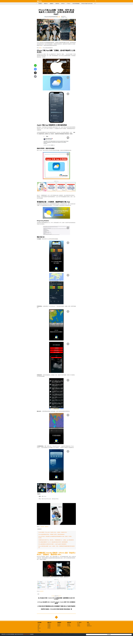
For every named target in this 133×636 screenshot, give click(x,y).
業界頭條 (78, 623)
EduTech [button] (62, 3)
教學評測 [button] (57, 3)
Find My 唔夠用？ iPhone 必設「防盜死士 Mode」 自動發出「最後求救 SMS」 (52, 532)
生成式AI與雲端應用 (75, 3)
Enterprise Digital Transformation (87, 3)
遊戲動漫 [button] (51, 3)
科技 (38, 629)
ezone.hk (42, 526)
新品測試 (68, 624)
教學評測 (69, 622)
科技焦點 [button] (40, 3)
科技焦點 (39, 622)
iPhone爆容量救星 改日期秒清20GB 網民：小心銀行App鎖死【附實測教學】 (52, 544)
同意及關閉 (109, 634)
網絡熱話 (49, 623)
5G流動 (39, 624)
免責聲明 (88, 624)
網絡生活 (49, 622)
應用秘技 (68, 623)
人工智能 (39, 631)
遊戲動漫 (59, 622)
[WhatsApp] (35, 65)
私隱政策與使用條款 (26, 634)
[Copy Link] (35, 76)
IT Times (79, 622)
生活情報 (49, 624)
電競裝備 (58, 624)
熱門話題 (49, 628)
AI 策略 (78, 624)
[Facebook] (35, 69)
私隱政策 (88, 623)
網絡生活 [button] (45, 3)
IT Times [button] (68, 3)
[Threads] (35, 73)
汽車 (38, 630)
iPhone (39, 623)
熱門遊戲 (58, 623)
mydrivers (46, 526)
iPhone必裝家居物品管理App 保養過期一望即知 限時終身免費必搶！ (51, 534)
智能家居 (39, 628)
